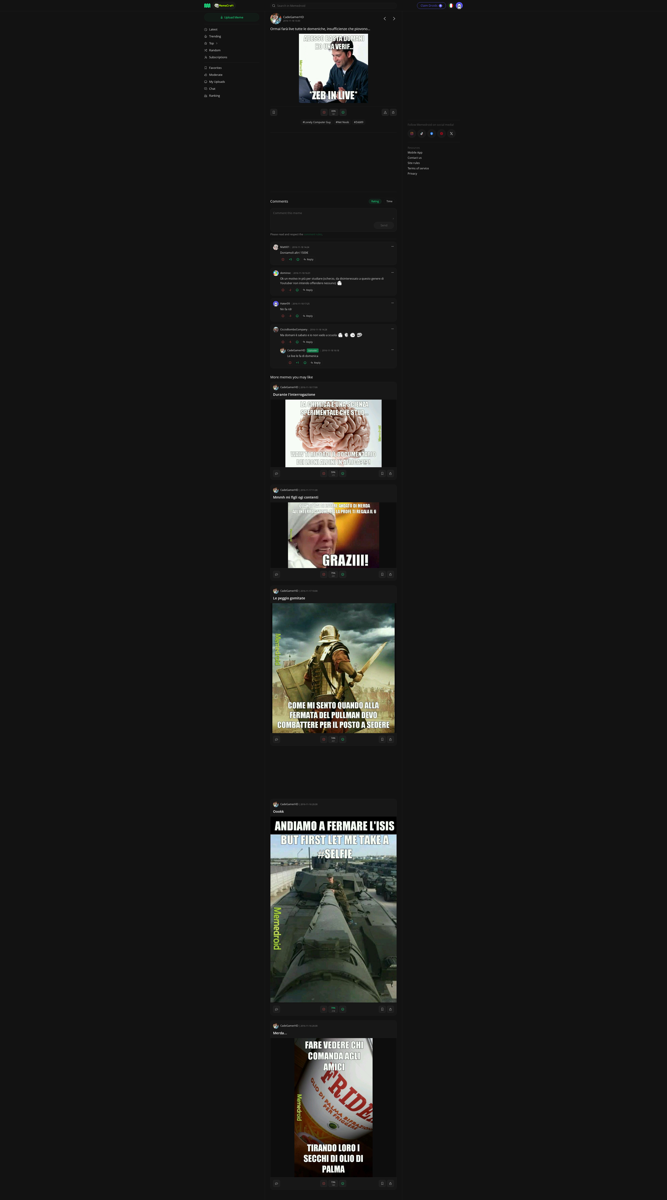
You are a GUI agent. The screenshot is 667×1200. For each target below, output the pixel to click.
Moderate (216, 75)
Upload (233, 17)
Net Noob (343, 122)
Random (215, 50)
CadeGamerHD (293, 17)
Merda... (280, 1033)
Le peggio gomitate (289, 598)
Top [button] (212, 43)
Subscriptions (218, 57)
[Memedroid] (207, 5)
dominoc (285, 273)
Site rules (414, 163)
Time (389, 201)
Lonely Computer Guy (317, 122)
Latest (213, 29)
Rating (375, 201)
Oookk (278, 811)
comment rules (313, 234)
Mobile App (415, 152)
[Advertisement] (434, 65)
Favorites (215, 68)
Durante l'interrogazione (294, 394)
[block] (393, 112)
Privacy (412, 173)
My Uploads (217, 82)
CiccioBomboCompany (293, 329)
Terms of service (418, 168)
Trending (215, 36)
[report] (385, 112)
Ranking (214, 96)
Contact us (415, 158)
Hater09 (285, 303)
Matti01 (284, 247)
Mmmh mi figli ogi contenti (295, 497)
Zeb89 (359, 122)
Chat (212, 89)
